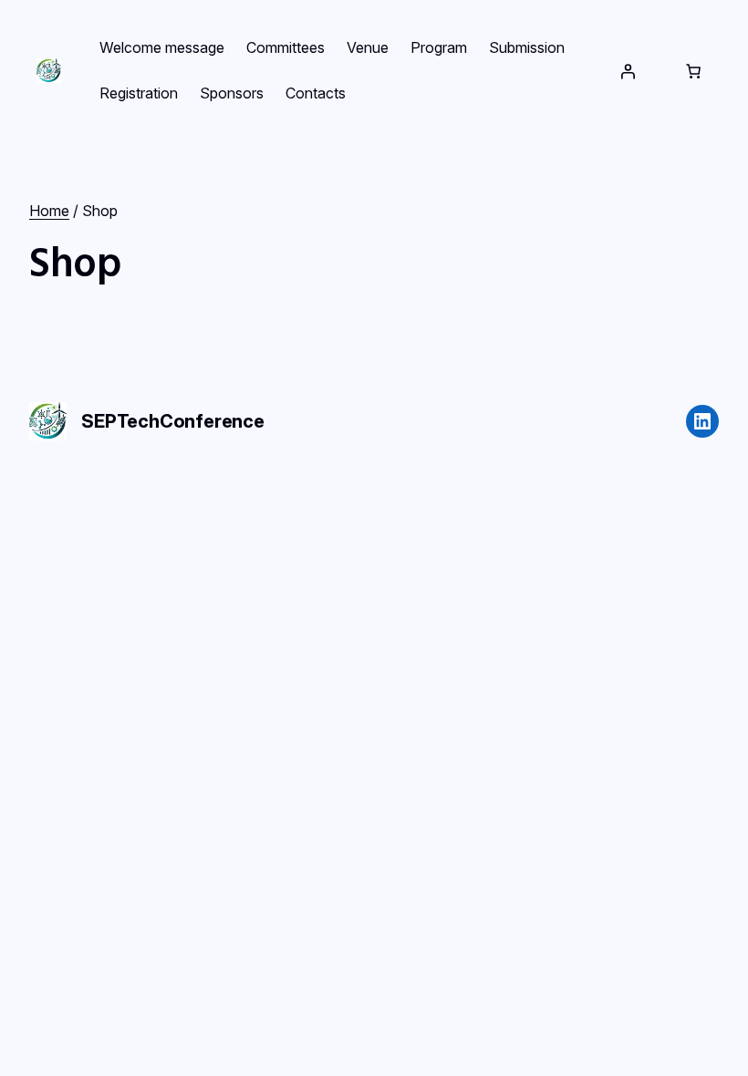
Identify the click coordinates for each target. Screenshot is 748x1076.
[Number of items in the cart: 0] (693, 71)
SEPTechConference (173, 421)
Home (49, 211)
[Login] (627, 71)
